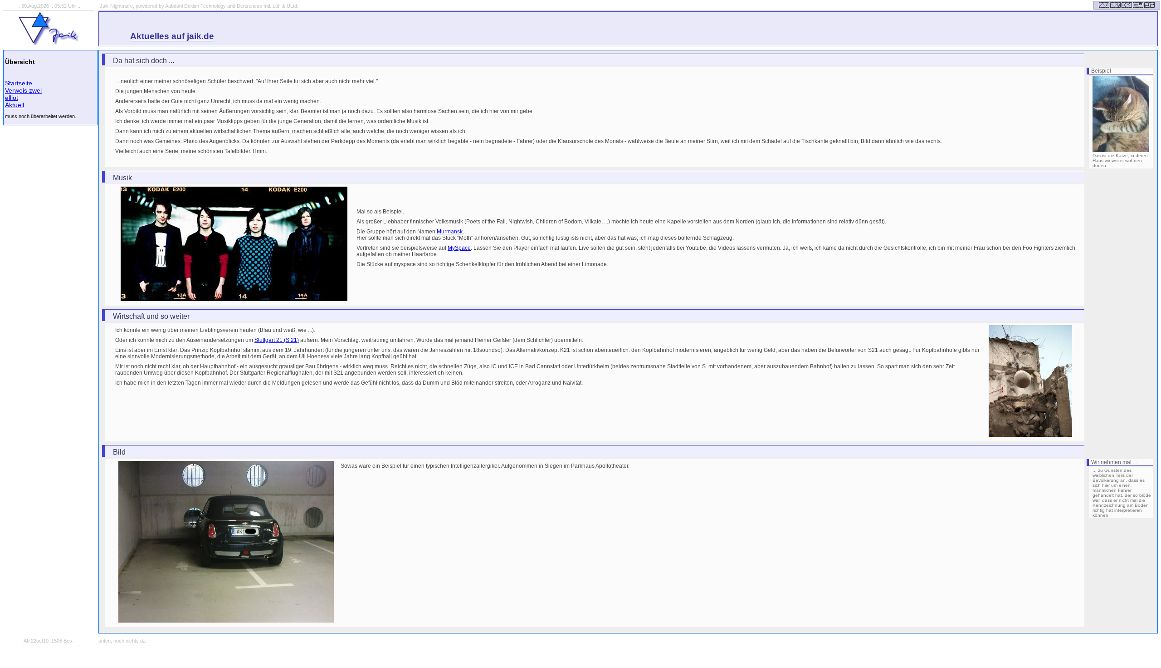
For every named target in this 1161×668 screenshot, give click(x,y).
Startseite (18, 83)
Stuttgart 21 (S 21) (276, 340)
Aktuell (14, 105)
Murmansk (450, 231)
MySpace (459, 248)
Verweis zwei (23, 90)
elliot (11, 97)
